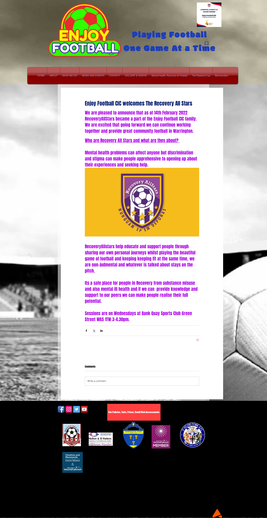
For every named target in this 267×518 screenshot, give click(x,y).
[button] (206, 42)
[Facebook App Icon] (61, 409)
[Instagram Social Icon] (69, 409)
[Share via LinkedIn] (101, 330)
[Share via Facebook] (86, 330)
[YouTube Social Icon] (84, 409)
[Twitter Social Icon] (76, 409)
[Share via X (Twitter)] (93, 330)
